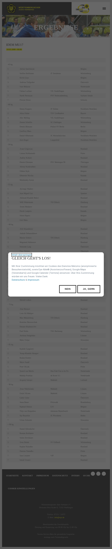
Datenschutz (18, 279)
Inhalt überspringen (22, 255)
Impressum (33, 279)
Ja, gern (89, 289)
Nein (68, 289)
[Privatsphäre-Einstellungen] (100, 256)
